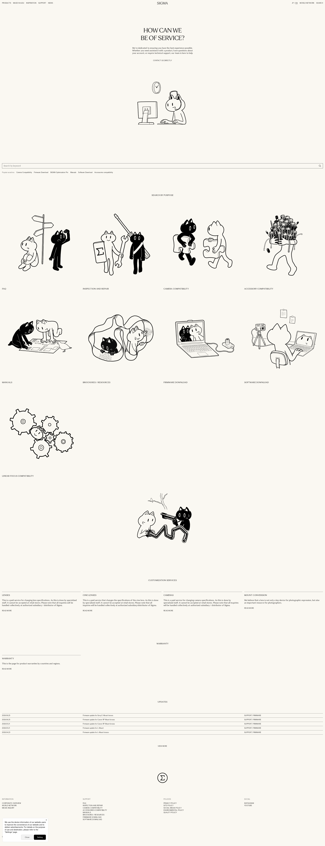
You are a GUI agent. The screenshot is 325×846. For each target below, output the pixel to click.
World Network (307, 3)
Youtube (248, 805)
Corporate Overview (11, 803)
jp (293, 3)
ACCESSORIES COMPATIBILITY (95, 810)
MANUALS (87, 812)
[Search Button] (319, 165)
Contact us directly (162, 60)
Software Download (85, 172)
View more (162, 746)
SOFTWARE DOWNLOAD (92, 819)
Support (42, 3)
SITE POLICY (168, 805)
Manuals (73, 172)
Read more (7, 611)
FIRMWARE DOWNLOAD (92, 817)
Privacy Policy (170, 803)
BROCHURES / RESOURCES (93, 815)
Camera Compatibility (24, 172)
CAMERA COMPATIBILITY (92, 808)
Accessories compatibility (103, 172)
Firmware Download (41, 172)
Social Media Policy (173, 808)
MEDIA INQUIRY (8, 808)
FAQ (84, 803)
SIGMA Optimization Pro (59, 172)
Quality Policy (170, 812)
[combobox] (162, 165)
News (50, 3)
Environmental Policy (174, 810)
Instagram (249, 803)
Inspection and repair (93, 805)
